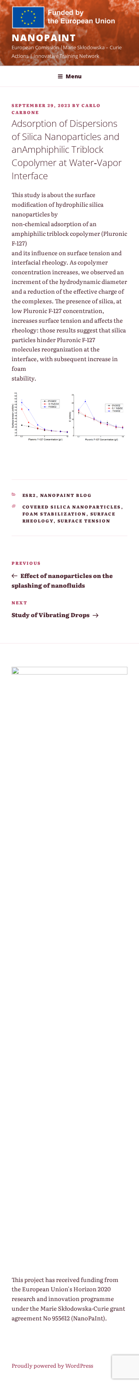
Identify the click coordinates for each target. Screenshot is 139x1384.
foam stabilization (54, 513)
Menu (73, 76)
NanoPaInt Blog (66, 495)
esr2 (29, 495)
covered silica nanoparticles (71, 506)
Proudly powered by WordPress (52, 1365)
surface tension (84, 520)
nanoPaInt (44, 37)
